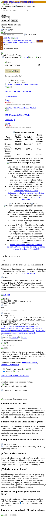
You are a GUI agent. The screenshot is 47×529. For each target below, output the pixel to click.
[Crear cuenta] (38, 57)
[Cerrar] (6, 343)
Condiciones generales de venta (26, 191)
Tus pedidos (33, 326)
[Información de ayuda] (24, 6)
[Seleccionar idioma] (10, 57)
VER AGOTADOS (12, 65)
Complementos (11, 42)
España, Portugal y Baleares (11, 55)
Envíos (11, 328)
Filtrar (9, 71)
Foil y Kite (36, 40)
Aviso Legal (40, 331)
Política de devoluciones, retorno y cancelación (26, 193)
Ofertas (40, 41)
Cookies (31, 331)
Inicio (3, 326)
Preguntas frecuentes (19, 331)
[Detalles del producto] (9, 87)
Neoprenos (27, 40)
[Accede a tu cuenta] (31, 57)
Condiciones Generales (27, 333)
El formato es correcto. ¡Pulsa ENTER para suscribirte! (22, 265)
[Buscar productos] (4, 338)
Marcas (7, 40)
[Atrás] (2, 343)
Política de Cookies (29, 363)
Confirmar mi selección (20, 376)
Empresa (4, 328)
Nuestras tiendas (21, 326)
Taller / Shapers (23, 42)
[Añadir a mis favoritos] (6, 86)
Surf (12, 40)
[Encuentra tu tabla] (30, 35)
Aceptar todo (6, 376)
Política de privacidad (27, 273)
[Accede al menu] (4, 30)
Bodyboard (18, 40)
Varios (32, 42)
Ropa (3, 42)
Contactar (10, 326)
